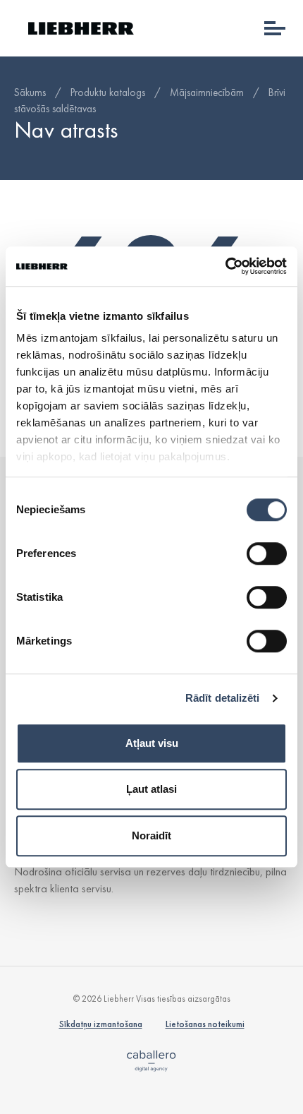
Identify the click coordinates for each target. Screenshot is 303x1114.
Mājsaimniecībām (207, 92)
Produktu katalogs (107, 92)
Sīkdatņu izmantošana (100, 1024)
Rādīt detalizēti (222, 698)
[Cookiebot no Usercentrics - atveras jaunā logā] (225, 266)
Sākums (30, 92)
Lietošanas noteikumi (205, 1024)
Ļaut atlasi (151, 789)
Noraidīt (151, 835)
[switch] (267, 553)
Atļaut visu (151, 743)
